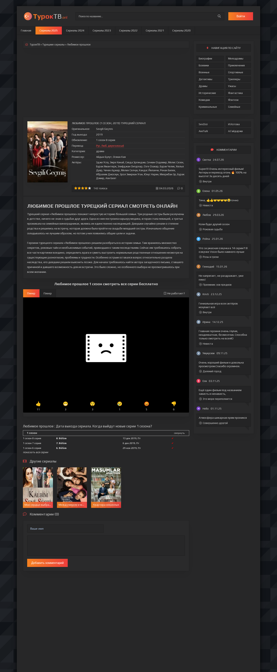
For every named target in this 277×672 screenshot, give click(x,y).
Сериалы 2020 (181, 30)
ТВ (50, 16)
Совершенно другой (215, 423)
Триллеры (234, 79)
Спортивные (235, 72)
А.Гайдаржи (235, 131)
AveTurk (203, 131)
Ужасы (232, 86)
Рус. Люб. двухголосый (110, 145)
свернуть (179, 433)
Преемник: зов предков (217, 284)
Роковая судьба (212, 229)
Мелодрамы (235, 58)
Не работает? (176, 293)
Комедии (204, 99)
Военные (204, 72)
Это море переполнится (217, 399)
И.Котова (234, 124)
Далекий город (212, 371)
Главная (26, 30)
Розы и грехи (211, 257)
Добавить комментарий (47, 562)
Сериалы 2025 (49, 30)
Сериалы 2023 (102, 30)
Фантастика (235, 93)
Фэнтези (233, 99)
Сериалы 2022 (128, 30)
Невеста (208, 205)
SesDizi (203, 124)
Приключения (236, 65)
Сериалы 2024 (75, 30)
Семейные (234, 106)
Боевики (204, 65)
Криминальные (208, 106)
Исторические (207, 93)
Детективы (205, 79)
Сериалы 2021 (155, 30)
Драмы (203, 86)
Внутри (207, 181)
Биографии (205, 58)
